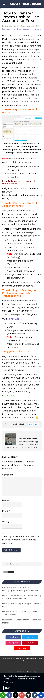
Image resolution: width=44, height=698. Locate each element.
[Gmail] (22, 695)
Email (6, 511)
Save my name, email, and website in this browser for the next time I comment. (20, 540)
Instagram (13, 643)
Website (6, 522)
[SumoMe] (41, 695)
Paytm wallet (14, 319)
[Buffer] (28, 695)
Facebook (13, 637)
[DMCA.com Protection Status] (8, 574)
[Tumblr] (35, 695)
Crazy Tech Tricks (25, 3)
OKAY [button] (7, 688)
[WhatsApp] (3, 695)
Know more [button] (8, 682)
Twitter (30, 637)
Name (6, 500)
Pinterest (30, 643)
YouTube (22, 648)
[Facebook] (9, 695)
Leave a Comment (31, 29)
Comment (8, 475)
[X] (16, 695)
